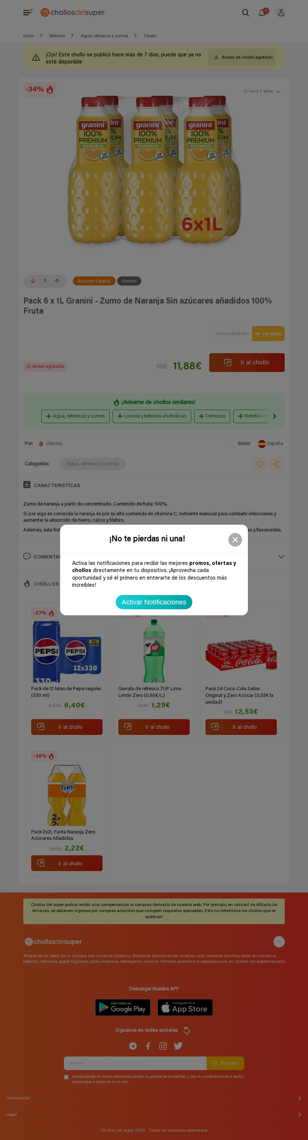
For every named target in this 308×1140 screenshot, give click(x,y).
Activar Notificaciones (154, 602)
